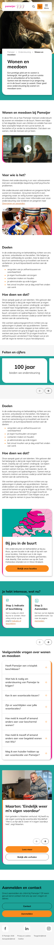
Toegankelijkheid (40, 936)
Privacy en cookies (24, 936)
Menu (46, 8)
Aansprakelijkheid (8, 939)
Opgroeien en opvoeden (13, 203)
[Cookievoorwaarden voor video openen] (27, 149)
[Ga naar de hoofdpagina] (14, 6)
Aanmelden (39, 621)
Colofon (21, 939)
